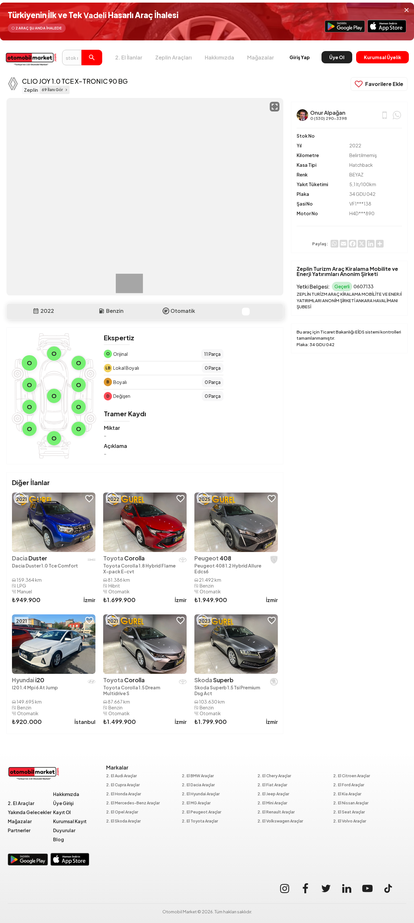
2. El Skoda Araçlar (123, 821)
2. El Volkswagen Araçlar (280, 821)
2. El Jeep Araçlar (273, 794)
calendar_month (36, 311)
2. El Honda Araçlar (123, 794)
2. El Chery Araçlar (274, 776)
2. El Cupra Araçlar (123, 785)
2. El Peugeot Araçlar (201, 812)
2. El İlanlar (128, 57)
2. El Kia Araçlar (347, 794)
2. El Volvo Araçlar (349, 821)
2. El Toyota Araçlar (200, 821)
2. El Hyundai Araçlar (201, 794)
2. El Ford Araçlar (348, 785)
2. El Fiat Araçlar (272, 785)
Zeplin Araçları (173, 57)
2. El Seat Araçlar (349, 812)
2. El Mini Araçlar (272, 803)
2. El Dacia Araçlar (198, 785)
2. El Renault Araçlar (276, 812)
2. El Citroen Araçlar (351, 776)
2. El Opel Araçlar (122, 812)
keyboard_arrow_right (66, 90)
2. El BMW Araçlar (198, 776)
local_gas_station (101, 311)
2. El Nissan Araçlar (350, 803)
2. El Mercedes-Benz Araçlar (133, 803)
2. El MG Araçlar (196, 803)
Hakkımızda (219, 57)
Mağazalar (260, 57)
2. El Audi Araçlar (121, 776)
